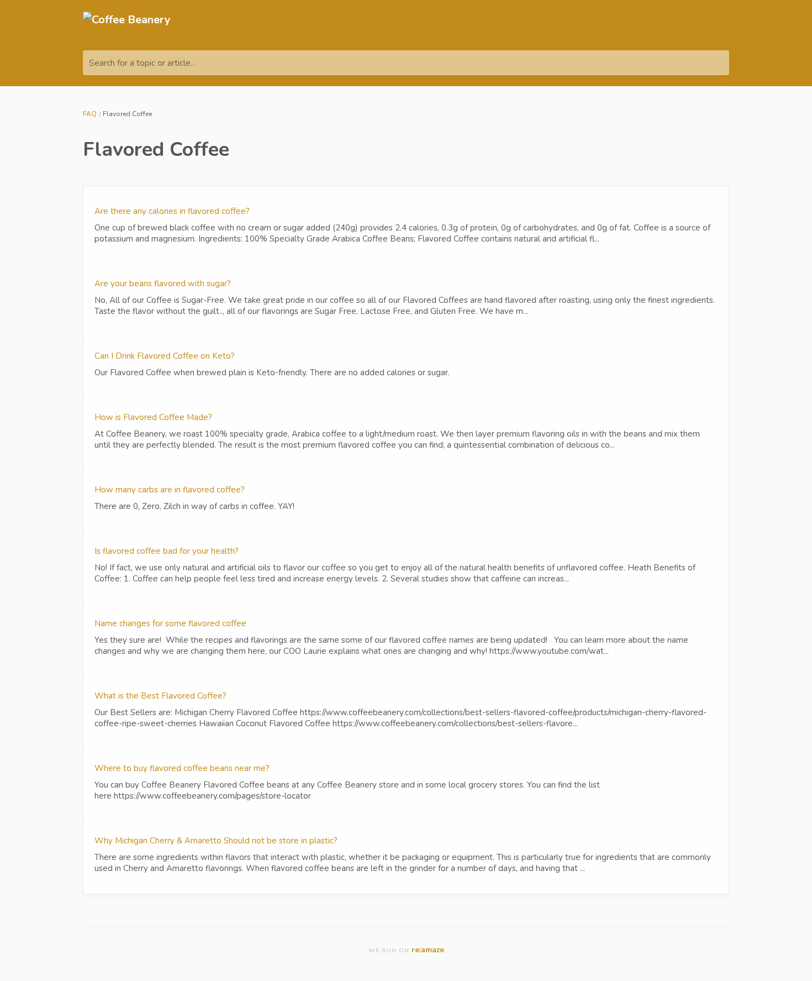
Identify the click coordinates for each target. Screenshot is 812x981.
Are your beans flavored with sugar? (162, 283)
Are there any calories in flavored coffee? (172, 211)
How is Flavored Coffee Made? (153, 417)
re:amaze (428, 950)
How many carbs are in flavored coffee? (169, 489)
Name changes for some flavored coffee (170, 623)
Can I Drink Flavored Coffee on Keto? (164, 355)
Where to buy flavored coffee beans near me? (182, 768)
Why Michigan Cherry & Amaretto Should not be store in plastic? (216, 840)
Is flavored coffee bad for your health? (166, 551)
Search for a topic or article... (142, 63)
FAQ (90, 113)
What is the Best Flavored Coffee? (160, 695)
